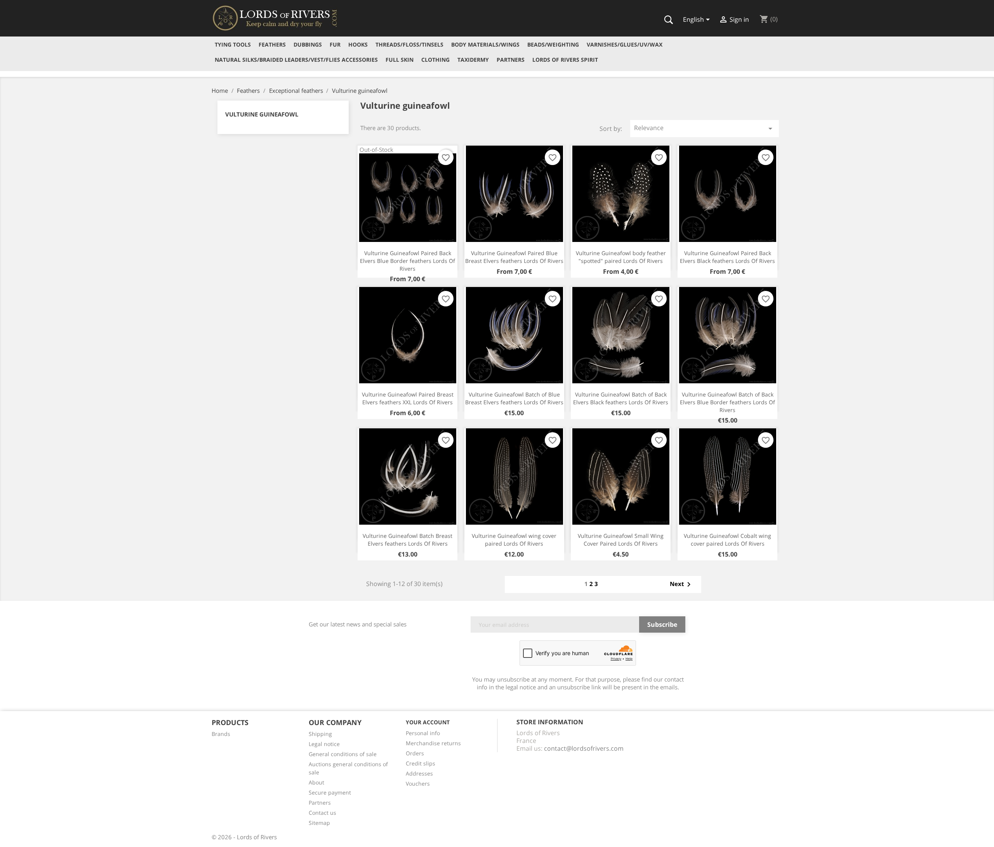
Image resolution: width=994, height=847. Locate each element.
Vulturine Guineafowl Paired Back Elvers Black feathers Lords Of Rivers (727, 256)
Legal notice (324, 744)
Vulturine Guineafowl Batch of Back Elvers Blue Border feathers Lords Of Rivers (727, 402)
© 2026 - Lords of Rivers (244, 837)
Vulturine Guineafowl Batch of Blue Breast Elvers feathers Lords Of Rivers (514, 398)
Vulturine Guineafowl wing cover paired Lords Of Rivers (514, 539)
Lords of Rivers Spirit (565, 59)
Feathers (272, 44)
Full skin (400, 59)
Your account (428, 722)
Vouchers (418, 783)
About (316, 782)
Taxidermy (473, 59)
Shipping (320, 733)
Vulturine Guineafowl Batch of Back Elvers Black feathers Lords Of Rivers (620, 398)
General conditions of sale (343, 754)
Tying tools (233, 44)
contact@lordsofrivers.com (584, 748)
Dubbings (308, 44)
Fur (335, 44)
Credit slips (420, 763)
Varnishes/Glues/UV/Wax (624, 44)
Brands (221, 733)
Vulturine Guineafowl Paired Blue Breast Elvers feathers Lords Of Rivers (514, 256)
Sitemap (319, 822)
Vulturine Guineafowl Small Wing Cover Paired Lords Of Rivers (621, 539)
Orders (415, 753)
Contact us (322, 812)
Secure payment (330, 792)
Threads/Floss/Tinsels (409, 44)
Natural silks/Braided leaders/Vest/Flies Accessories (296, 59)
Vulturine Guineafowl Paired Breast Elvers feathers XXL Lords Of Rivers (408, 398)
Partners (511, 59)
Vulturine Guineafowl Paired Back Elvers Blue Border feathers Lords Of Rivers (407, 260)
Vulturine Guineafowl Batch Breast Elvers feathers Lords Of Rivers (407, 539)
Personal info (423, 733)
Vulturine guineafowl (261, 114)
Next (681, 584)
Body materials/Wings (485, 44)
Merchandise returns (433, 743)
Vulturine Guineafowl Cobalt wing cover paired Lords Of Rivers (727, 539)
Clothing (435, 59)
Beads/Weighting (553, 44)
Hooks (358, 44)
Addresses (419, 773)
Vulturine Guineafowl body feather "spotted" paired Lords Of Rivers (621, 256)
